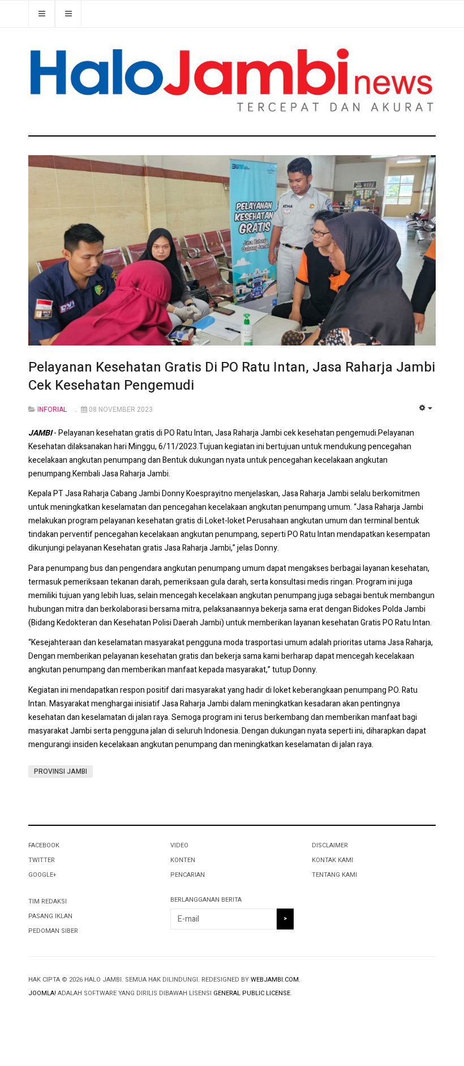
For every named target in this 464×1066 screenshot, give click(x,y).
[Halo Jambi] (232, 81)
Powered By (79, 1015)
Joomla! (42, 993)
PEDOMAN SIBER (53, 931)
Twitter (41, 860)
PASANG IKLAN (50, 916)
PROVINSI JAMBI (60, 771)
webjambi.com (275, 979)
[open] (68, 14)
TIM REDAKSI (47, 901)
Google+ (42, 875)
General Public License (251, 993)
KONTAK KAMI (332, 860)
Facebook (43, 845)
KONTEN (182, 860)
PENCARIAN (187, 875)
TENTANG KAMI (334, 875)
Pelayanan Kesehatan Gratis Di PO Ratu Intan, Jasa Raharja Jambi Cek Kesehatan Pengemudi (231, 376)
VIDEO (179, 845)
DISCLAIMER (330, 845)
